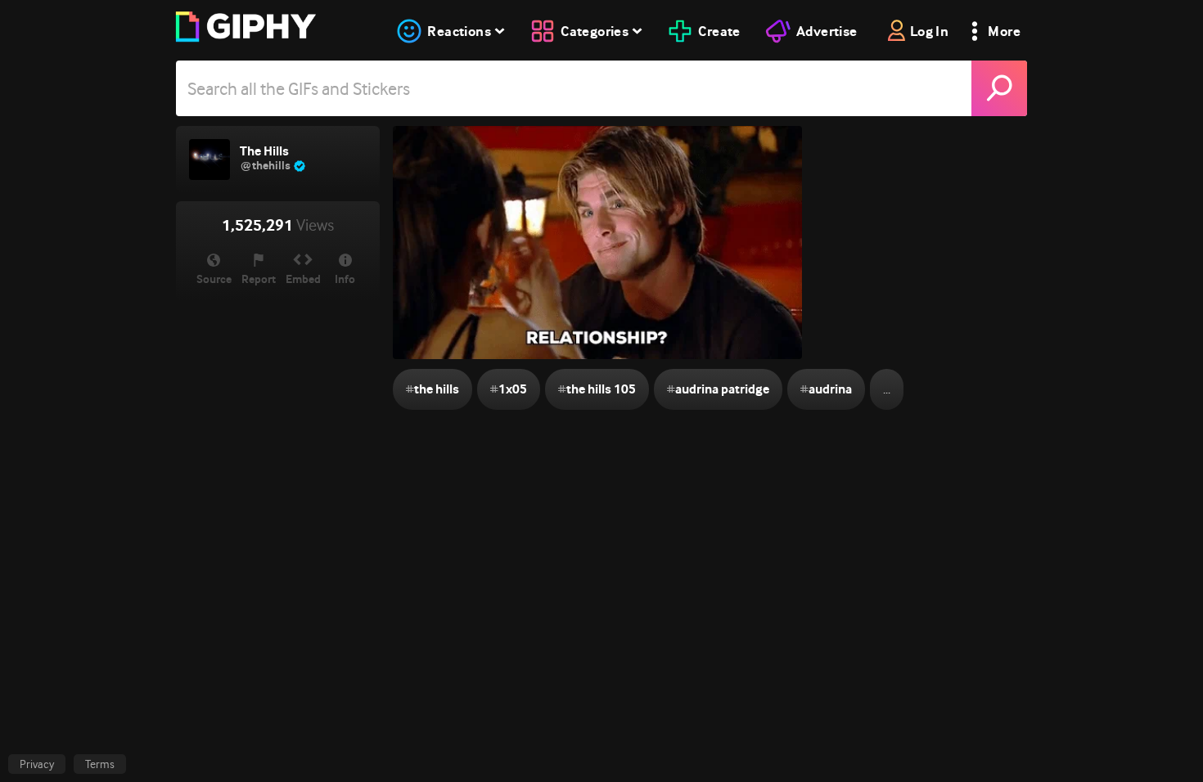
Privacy (37, 764)
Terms (100, 764)
